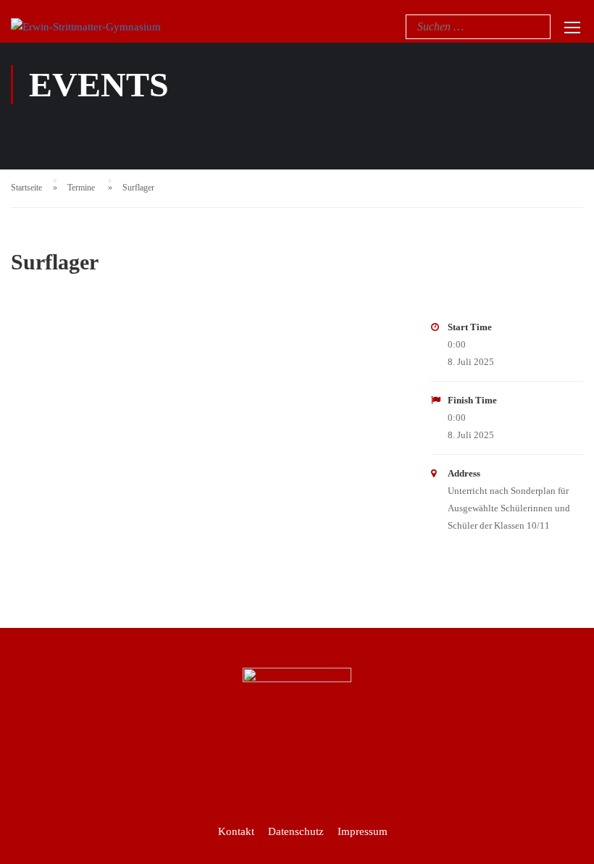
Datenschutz (296, 831)
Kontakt (236, 831)
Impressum (363, 831)
